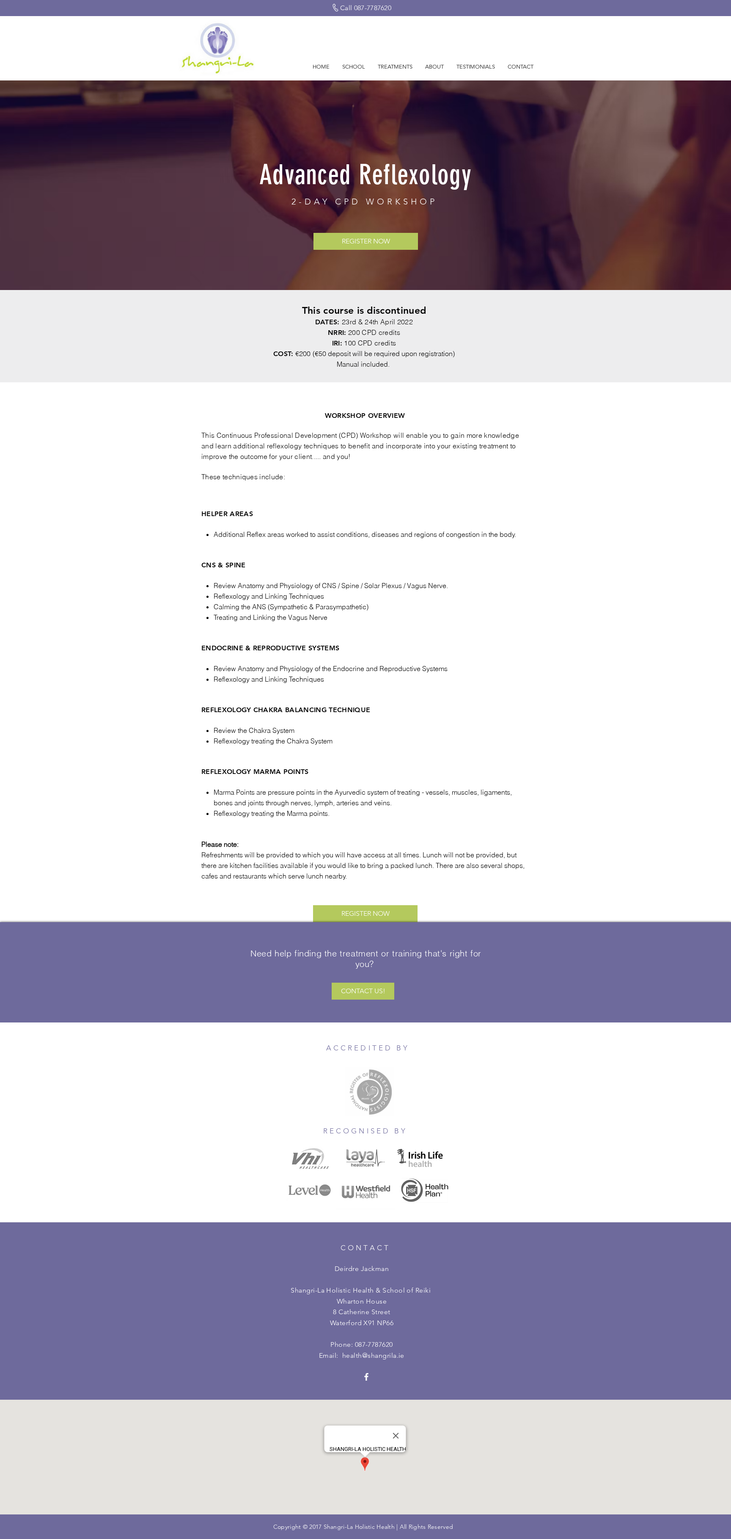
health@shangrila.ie (373, 1355)
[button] (353, 67)
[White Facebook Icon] (366, 1377)
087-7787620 (374, 1344)
